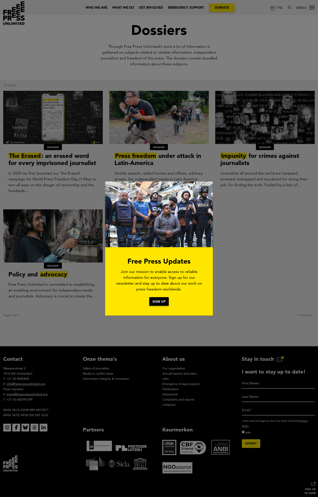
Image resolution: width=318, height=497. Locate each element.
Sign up (159, 301)
